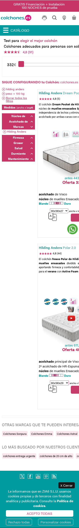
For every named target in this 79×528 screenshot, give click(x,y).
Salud (18, 148)
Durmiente (18, 153)
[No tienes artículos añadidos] (74, 19)
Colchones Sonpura (15, 434)
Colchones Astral (67, 434)
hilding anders (15, 89)
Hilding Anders (16, 131)
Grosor (18, 143)
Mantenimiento (18, 159)
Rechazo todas (19, 522)
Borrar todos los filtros (16, 99)
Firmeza (18, 137)
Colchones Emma (41, 434)
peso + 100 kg (15, 93)
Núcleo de (18, 116)
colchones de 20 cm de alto (56, 456)
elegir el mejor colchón (38, 40)
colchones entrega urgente (19, 456)
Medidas (18, 107)
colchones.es (69, 82)
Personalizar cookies (55, 522)
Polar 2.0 (57, 247)
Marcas (18, 126)
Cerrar (66, 485)
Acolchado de (18, 121)
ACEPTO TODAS (39, 513)
